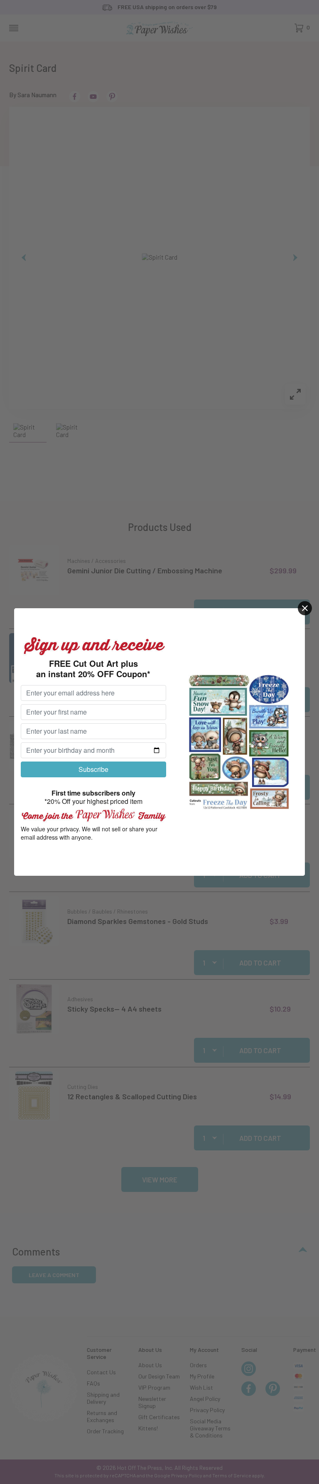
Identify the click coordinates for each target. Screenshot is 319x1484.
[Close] (305, 608)
